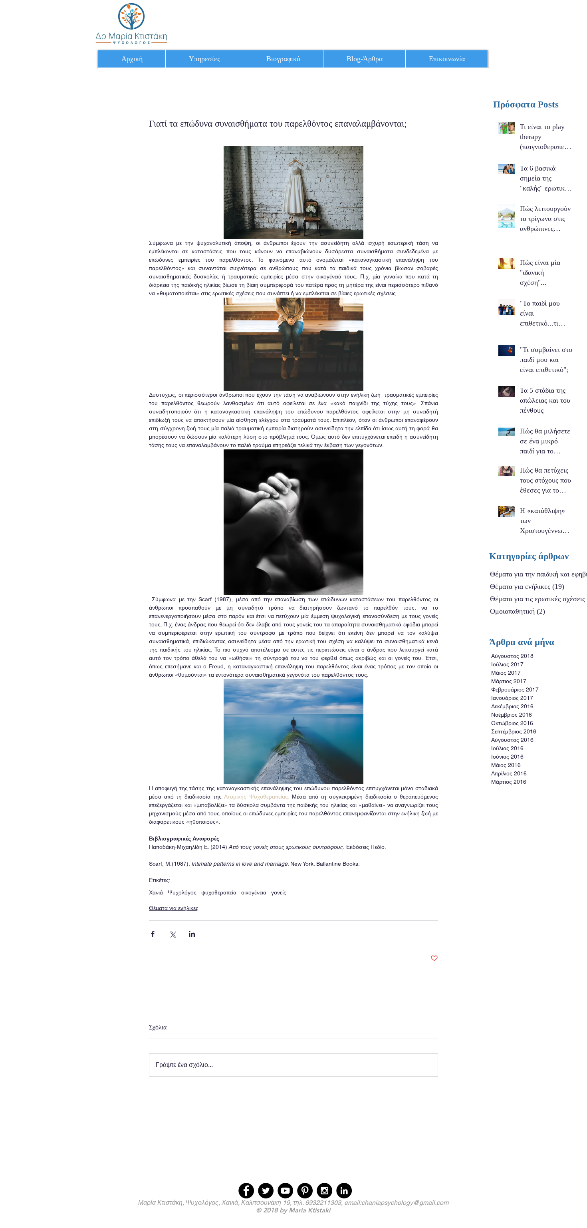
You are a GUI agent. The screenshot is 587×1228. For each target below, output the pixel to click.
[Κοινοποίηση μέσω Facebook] (153, 934)
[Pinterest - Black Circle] (305, 1190)
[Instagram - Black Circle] (324, 1190)
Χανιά (156, 892)
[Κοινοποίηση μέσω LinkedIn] (192, 934)
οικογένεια (253, 892)
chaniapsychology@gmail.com (404, 1202)
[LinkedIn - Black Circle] (344, 1190)
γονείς (278, 892)
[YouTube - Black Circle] (285, 1190)
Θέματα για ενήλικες (173, 908)
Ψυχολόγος (182, 892)
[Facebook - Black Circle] (246, 1190)
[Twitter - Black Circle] (266, 1190)
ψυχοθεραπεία (218, 892)
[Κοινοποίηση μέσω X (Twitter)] (172, 934)
